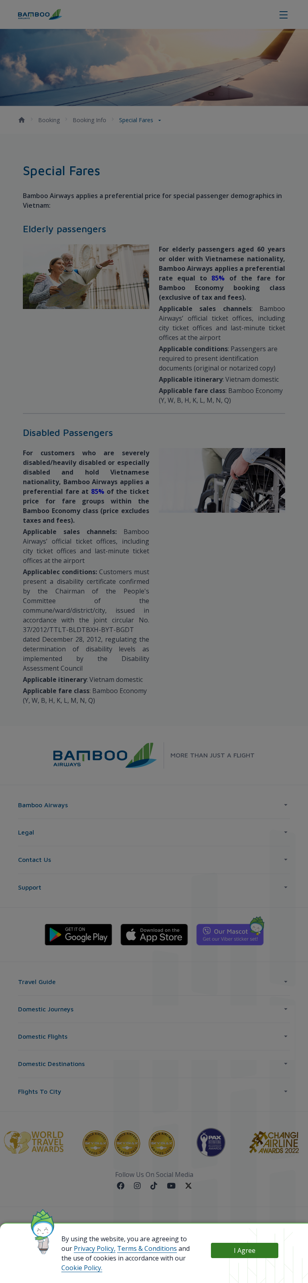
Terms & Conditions (147, 1248)
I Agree (244, 1250)
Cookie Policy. (81, 1267)
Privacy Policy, (95, 1248)
